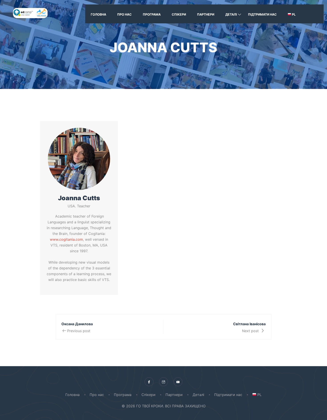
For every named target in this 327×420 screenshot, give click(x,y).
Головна (98, 14)
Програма (152, 14)
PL (293, 14)
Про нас (124, 14)
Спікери (179, 14)
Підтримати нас (262, 14)
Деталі (231, 14)
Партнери (205, 14)
